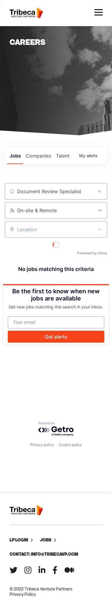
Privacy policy (42, 444)
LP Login (19, 540)
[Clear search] (99, 191)
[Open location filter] (99, 229)
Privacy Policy (23, 594)
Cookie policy (70, 444)
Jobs (45, 540)
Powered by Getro (92, 253)
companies (38, 156)
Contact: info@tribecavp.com (44, 554)
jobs (15, 156)
